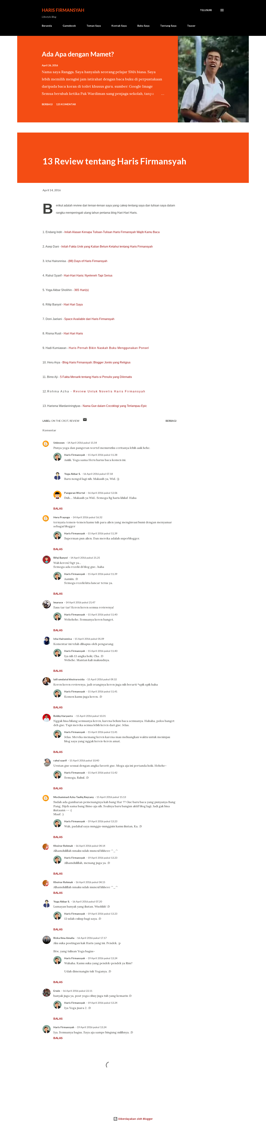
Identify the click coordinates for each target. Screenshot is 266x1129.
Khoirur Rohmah (63, 845)
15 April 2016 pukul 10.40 (84, 760)
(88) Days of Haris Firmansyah (87, 261)
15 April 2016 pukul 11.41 (102, 691)
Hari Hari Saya (73, 304)
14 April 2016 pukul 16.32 (87, 517)
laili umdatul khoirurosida (69, 679)
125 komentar (66, 104)
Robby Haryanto (63, 715)
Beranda (47, 25)
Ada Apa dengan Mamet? (78, 54)
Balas (58, 508)
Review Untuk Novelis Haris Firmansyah (109, 391)
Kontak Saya (119, 25)
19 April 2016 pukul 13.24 (102, 958)
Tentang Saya (168, 25)
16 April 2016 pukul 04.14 (90, 845)
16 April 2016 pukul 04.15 (90, 882)
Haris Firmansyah (63, 10)
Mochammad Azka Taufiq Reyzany (73, 797)
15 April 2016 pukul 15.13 (111, 797)
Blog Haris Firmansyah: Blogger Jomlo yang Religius (96, 362)
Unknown (59, 442)
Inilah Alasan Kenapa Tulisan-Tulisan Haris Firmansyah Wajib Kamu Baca (112, 232)
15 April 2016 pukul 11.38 (102, 454)
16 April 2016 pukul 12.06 (102, 492)
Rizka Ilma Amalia (63, 937)
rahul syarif (60, 760)
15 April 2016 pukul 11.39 (102, 533)
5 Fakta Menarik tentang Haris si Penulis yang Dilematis (96, 376)
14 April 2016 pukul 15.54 (82, 442)
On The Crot (59, 420)
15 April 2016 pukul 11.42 (102, 772)
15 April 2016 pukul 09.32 (102, 679)
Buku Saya (143, 25)
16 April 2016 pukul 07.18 (98, 473)
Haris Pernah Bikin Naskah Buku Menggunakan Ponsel (109, 347)
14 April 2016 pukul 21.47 (80, 602)
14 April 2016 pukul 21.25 (85, 557)
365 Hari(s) (81, 290)
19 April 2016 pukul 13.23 (102, 821)
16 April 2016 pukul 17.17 (92, 937)
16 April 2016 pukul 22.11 (77, 990)
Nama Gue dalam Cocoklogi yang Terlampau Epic (115, 405)
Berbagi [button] (47, 104)
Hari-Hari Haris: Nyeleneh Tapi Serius (88, 275)
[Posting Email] (85, 420)
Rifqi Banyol (60, 557)
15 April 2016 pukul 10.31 (91, 715)
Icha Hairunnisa (62, 638)
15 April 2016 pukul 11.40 (102, 614)
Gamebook (69, 25)
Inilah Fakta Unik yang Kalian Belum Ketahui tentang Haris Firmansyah (107, 246)
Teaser (191, 25)
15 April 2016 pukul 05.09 (89, 638)
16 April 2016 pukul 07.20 (87, 901)
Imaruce (58, 602)
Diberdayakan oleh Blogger (135, 1118)
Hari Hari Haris (73, 333)
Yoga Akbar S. (72, 473)
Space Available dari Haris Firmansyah (89, 319)
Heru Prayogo (61, 517)
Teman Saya (93, 25)
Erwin (56, 990)
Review (74, 420)
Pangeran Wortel (74, 492)
